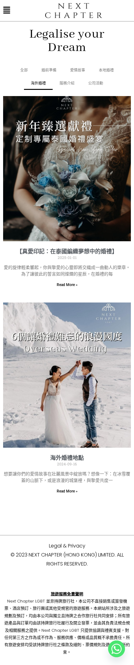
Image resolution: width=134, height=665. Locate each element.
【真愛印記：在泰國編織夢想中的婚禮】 (67, 251)
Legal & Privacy (67, 545)
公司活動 (95, 83)
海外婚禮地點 (67, 458)
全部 (24, 70)
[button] (6, 10)
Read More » (67, 285)
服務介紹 (67, 83)
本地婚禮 (106, 70)
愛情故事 (77, 70)
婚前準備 (48, 70)
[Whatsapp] (116, 648)
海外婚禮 (38, 83)
